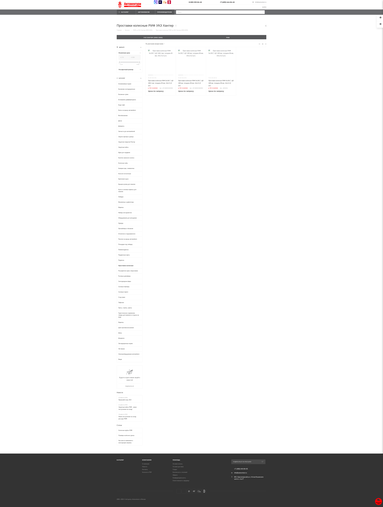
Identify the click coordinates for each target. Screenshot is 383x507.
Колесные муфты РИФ (125, 430)
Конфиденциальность (179, 478)
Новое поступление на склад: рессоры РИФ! (127, 418)
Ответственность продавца (181, 480)
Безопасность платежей (180, 472)
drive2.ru (169, 2)
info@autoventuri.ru (260, 2)
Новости (120, 392)
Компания (146, 460)
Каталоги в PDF (147, 472)
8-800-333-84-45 (195, 2)
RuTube (160, 2)
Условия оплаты (177, 464)
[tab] (229, 37)
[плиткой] (259, 44)
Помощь (176, 460)
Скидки (175, 469)
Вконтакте (147, 2)
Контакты (145, 469)
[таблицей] (265, 44)
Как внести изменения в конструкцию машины (125, 441)
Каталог (120, 460)
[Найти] (262, 12)
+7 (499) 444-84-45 (227, 2)
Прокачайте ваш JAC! (125, 399)
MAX (155, 2)
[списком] (262, 44)
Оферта (175, 475)
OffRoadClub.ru (164, 2)
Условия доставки (178, 466)
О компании (145, 464)
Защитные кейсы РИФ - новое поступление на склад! (127, 408)
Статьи (119, 425)
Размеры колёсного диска (126, 435)
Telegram (151, 2)
